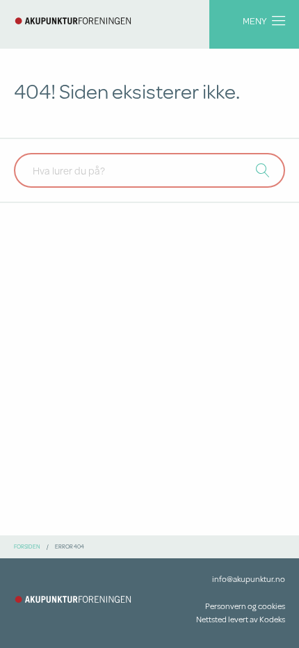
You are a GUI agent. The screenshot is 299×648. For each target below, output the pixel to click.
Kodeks (272, 619)
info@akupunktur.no (248, 579)
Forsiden (27, 546)
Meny (254, 20)
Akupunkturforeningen (73, 21)
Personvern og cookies (245, 606)
